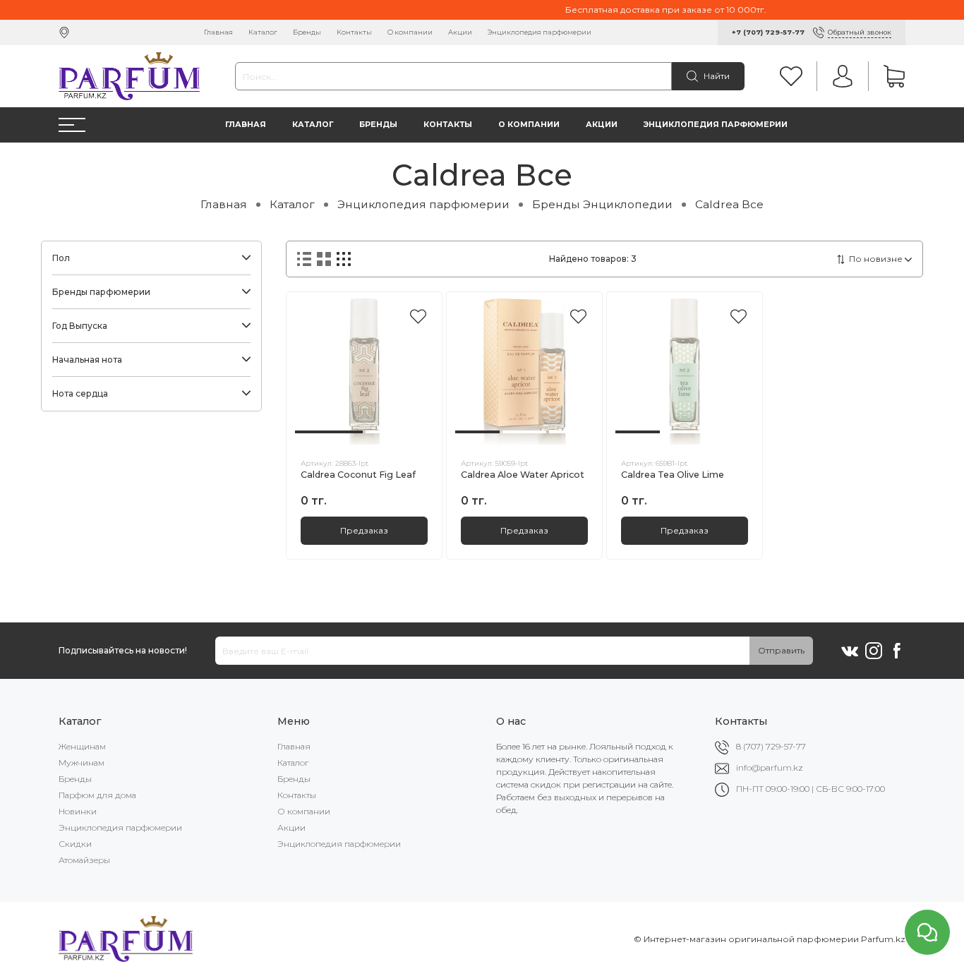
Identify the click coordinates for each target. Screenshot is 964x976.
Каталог (262, 32)
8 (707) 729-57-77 (771, 746)
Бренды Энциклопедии (602, 204)
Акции (460, 32)
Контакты (354, 32)
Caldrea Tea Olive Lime (672, 474)
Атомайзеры (84, 860)
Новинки (78, 811)
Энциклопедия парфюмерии (539, 32)
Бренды (307, 32)
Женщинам (82, 746)
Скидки (75, 843)
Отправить (781, 650)
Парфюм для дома (97, 795)
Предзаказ (364, 530)
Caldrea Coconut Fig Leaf (358, 474)
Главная (218, 32)
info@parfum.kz (769, 767)
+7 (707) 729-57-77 (768, 32)
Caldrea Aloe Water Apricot (522, 474)
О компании (410, 32)
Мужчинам (81, 762)
